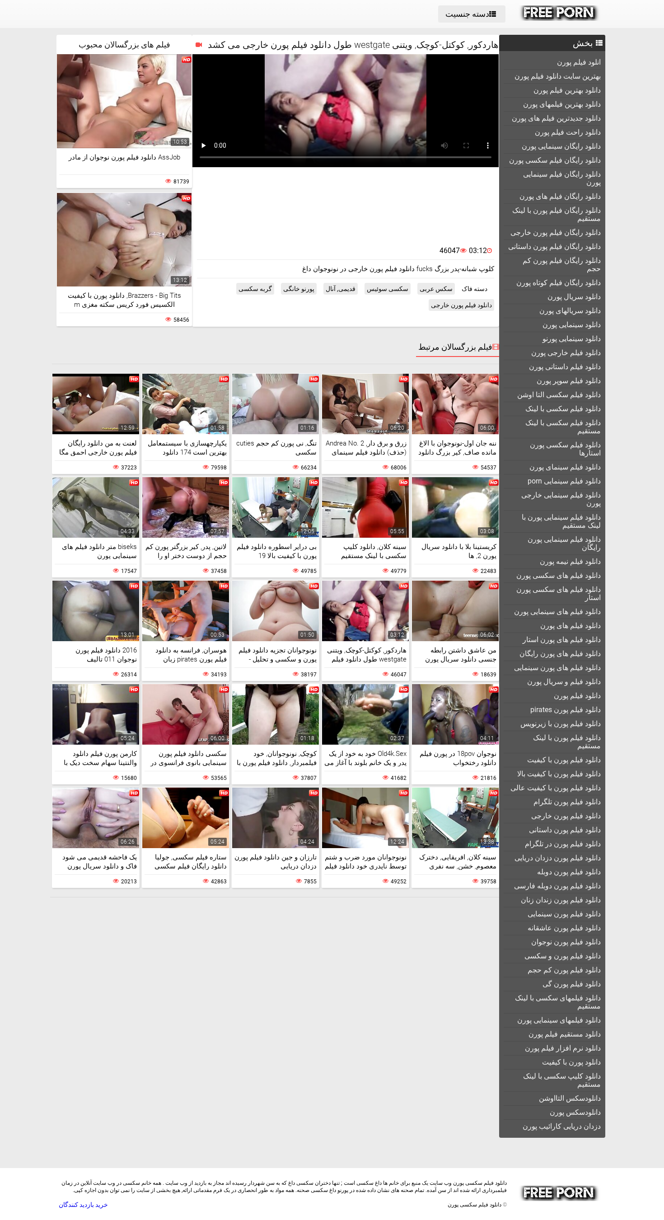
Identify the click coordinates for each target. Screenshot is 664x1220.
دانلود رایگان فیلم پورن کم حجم (562, 264)
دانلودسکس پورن (575, 1112)
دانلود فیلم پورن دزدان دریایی (557, 858)
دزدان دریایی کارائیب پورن (562, 1126)
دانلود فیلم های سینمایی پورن (557, 611)
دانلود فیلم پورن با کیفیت (564, 759)
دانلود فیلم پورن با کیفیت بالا (559, 774)
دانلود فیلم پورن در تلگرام (563, 844)
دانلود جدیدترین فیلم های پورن (556, 118)
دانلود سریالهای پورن (570, 310)
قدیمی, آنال (340, 288)
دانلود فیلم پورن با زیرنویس (560, 723)
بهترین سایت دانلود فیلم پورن (557, 76)
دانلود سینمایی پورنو (571, 338)
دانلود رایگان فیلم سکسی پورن (555, 160)
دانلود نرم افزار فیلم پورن (563, 1048)
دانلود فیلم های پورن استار (562, 639)
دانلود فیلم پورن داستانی (565, 830)
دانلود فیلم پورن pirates (565, 709)
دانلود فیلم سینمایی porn (564, 481)
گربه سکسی (255, 288)
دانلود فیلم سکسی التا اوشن (559, 394)
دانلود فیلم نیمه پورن (570, 561)
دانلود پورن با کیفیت (571, 1062)
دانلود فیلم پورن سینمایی (564, 914)
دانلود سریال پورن (574, 296)
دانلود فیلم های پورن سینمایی (557, 667)
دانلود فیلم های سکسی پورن (558, 575)
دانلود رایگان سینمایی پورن (561, 146)
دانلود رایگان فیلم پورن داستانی (554, 246)
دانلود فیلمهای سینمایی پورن (559, 1020)
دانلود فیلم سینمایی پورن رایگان (564, 543)
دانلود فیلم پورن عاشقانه (564, 928)
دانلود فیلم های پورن (570, 625)
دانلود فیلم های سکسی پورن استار (558, 593)
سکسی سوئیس (387, 288)
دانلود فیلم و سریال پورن (564, 681)
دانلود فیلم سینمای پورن (565, 467)
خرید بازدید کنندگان (83, 1204)
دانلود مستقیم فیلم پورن (564, 1034)
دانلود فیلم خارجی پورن (566, 352)
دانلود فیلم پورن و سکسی (562, 956)
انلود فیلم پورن (579, 62)
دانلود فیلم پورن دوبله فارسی (557, 886)
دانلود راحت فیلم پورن (568, 132)
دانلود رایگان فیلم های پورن (560, 196)
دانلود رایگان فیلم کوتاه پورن (558, 282)
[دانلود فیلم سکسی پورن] (559, 18)
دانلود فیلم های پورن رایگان (560, 653)
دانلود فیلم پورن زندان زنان (561, 900)
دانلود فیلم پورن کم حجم (564, 970)
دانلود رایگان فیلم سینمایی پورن (562, 178)
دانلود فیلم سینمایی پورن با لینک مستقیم (561, 521)
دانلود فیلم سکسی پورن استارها (565, 449)
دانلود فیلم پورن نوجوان (566, 942)
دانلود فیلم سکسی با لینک (563, 408)
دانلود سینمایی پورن (571, 324)
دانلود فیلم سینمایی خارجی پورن (561, 499)
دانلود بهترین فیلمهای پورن (562, 104)
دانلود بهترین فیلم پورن (567, 90)
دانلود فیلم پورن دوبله (569, 872)
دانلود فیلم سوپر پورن (569, 380)
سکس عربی (436, 288)
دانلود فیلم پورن (577, 695)
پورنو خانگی (298, 288)
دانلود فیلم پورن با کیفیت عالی (555, 788)
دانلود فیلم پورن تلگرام (567, 802)
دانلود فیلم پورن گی (571, 984)
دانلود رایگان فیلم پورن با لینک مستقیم (556, 214)
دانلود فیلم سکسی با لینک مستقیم (563, 426)
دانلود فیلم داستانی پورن (565, 366)
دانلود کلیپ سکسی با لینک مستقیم (562, 1080)
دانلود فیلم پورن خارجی (566, 816)
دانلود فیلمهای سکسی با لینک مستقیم (558, 1002)
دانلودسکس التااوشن (570, 1098)
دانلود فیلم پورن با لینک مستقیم (567, 741)
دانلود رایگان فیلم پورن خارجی (555, 232)
